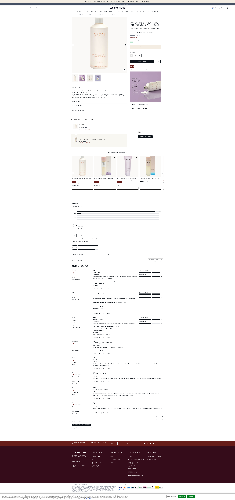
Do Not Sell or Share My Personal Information (78, 466)
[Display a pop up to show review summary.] (103, 183)
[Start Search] (53, 7)
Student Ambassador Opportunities (135, 475)
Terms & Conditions (114, 454)
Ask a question (150, 32)
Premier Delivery (95, 465)
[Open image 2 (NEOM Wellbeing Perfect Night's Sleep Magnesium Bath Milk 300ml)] (82, 78)
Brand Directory (131, 457)
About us (130, 454)
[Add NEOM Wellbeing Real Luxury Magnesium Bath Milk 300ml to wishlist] (91, 157)
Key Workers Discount (132, 472)
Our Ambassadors (131, 465)
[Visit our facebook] (138, 443)
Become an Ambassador (133, 474)
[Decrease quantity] (131, 55)
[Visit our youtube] (147, 443)
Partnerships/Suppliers (132, 468)
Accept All (191, 496)
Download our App (96, 456)
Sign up (112, 443)
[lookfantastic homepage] (117, 8)
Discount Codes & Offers (133, 462)
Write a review (142, 32)
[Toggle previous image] (73, 45)
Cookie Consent (75, 464)
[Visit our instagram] (144, 443)
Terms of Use (96, 498)
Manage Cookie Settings (172, 496)
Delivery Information (96, 460)
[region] (117, 496)
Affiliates (129, 466)
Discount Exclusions (96, 457)
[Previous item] (73, 173)
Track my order (95, 466)
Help (93, 454)
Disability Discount (131, 463)
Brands (77, 14)
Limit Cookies (182, 496)
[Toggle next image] (126, 45)
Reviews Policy (113, 462)
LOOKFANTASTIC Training (151, 459)
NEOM (131, 21)
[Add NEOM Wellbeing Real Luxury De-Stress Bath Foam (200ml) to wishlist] (159, 157)
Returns (93, 459)
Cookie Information (114, 457)
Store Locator (148, 454)
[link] (222, 8)
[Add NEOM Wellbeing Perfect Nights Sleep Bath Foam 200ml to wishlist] (114, 157)
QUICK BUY (82, 188)
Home (73, 14)
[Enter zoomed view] (124, 69)
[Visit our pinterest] (153, 443)
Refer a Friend (131, 471)
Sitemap (129, 469)
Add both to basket (145, 136)
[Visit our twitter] (141, 443)
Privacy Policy (113, 456)
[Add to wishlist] (158, 61)
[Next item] (162, 173)
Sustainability (113, 460)
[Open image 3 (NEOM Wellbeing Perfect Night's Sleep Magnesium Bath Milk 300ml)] (90, 78)
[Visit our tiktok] (150, 443)
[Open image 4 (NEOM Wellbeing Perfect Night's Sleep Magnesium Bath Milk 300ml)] (98, 78)
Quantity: (132, 52)
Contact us (94, 463)
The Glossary (130, 456)
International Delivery (96, 462)
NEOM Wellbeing (83, 14)
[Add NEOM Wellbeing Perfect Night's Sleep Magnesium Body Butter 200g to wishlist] (136, 157)
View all (159, 40)
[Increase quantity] (140, 55)
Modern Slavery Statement (115, 459)
